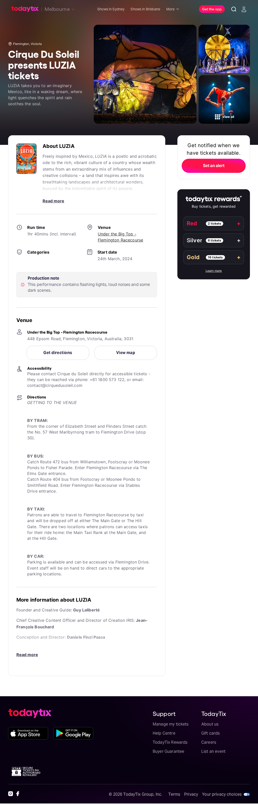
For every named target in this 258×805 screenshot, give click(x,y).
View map (125, 352)
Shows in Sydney (110, 9)
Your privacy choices (222, 794)
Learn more (214, 271)
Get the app (212, 9)
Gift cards (210, 733)
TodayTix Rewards (170, 742)
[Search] (234, 9)
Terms (174, 794)
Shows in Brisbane (145, 9)
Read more (53, 200)
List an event (213, 751)
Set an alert (213, 165)
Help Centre (164, 733)
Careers (208, 742)
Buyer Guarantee (168, 751)
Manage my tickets (171, 724)
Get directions (57, 352)
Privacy (191, 794)
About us (209, 724)
